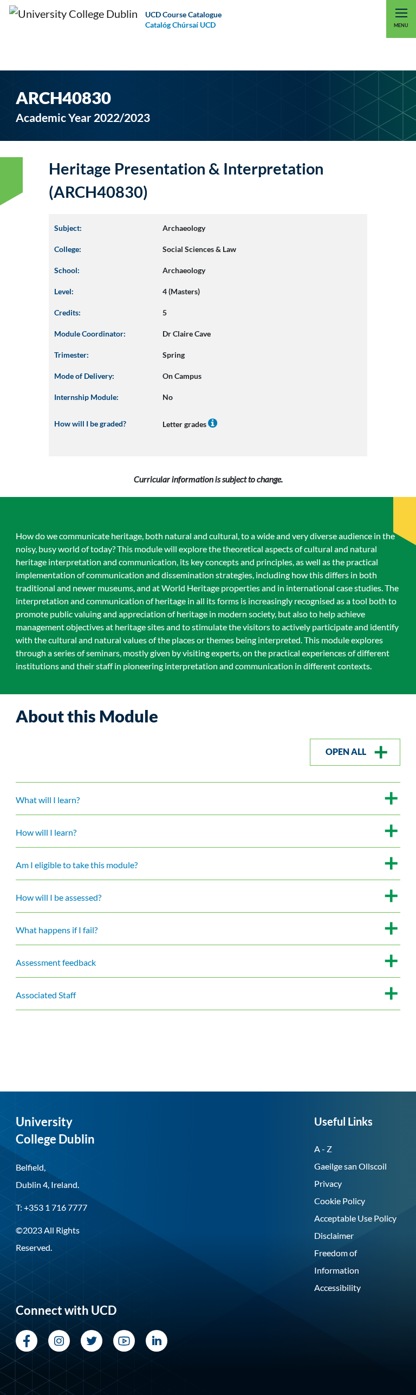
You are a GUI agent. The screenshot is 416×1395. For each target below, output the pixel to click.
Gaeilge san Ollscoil (350, 1166)
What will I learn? (48, 800)
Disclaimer (334, 1235)
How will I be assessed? (58, 897)
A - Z (323, 1149)
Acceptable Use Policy (355, 1218)
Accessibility (337, 1287)
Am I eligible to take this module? (77, 865)
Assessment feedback (56, 962)
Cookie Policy (339, 1201)
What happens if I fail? (57, 930)
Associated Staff (46, 995)
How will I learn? (46, 832)
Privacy (328, 1183)
